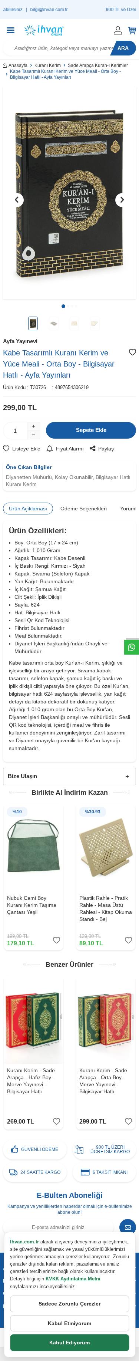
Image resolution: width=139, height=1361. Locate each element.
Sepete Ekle (91, 430)
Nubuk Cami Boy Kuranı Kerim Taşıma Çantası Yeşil (31, 905)
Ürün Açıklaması (28, 508)
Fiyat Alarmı (70, 449)
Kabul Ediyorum (69, 1342)
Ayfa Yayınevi (20, 341)
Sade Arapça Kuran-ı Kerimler (98, 65)
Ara (123, 48)
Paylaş (106, 449)
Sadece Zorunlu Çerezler (69, 1304)
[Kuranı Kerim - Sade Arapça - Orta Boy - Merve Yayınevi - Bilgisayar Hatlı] (105, 1020)
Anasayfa (18, 65)
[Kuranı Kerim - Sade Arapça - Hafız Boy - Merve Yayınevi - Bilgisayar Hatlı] (33, 1020)
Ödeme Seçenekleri (83, 508)
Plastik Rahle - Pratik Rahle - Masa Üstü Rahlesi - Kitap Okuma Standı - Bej (105, 908)
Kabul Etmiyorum (69, 1323)
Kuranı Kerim (47, 65)
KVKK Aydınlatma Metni (73, 1278)
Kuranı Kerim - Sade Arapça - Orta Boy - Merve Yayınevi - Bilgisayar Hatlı (103, 1080)
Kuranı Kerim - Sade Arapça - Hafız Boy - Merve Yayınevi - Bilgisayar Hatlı (31, 1080)
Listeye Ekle (26, 449)
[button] (63, 306)
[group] (69, 192)
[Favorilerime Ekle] (56, 940)
